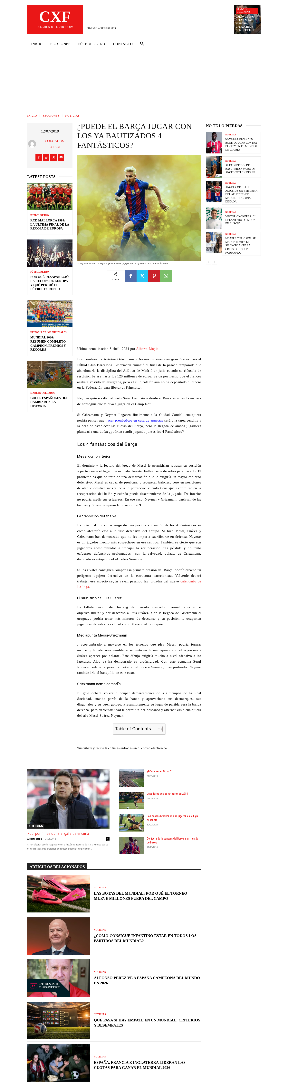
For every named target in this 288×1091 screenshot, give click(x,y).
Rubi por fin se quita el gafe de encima (58, 833)
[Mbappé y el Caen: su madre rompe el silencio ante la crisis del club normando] (214, 242)
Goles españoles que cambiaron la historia (49, 402)
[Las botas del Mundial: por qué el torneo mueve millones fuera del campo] (58, 893)
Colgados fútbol (54, 144)
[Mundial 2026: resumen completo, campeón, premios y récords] (49, 313)
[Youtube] (61, 157)
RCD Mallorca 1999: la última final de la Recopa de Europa (49, 224)
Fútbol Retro (39, 215)
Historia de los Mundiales (48, 332)
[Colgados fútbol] (33, 144)
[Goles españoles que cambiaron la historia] (49, 374)
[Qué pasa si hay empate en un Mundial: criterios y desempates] (58, 1020)
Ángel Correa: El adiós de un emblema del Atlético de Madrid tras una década (241, 194)
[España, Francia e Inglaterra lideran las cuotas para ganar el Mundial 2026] (58, 1063)
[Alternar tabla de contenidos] (157, 729)
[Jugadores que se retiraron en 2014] (131, 800)
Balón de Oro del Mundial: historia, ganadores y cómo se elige (245, 23)
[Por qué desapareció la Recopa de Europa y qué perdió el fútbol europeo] (49, 253)
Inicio (32, 115)
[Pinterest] (154, 276)
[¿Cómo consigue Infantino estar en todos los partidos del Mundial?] (58, 936)
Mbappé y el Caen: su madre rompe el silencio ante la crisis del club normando (240, 245)
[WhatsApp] (166, 276)
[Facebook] (38, 157)
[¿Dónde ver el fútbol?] (131, 778)
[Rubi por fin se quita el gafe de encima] (68, 799)
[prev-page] (208, 262)
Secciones (51, 115)
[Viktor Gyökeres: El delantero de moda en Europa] (214, 218)
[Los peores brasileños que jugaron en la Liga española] (131, 822)
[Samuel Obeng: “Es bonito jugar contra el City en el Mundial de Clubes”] (214, 142)
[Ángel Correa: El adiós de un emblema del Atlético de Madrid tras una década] (214, 191)
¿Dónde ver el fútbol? (159, 771)
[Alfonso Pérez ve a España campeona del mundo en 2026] (58, 978)
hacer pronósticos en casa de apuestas (134, 420)
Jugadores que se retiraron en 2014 (167, 793)
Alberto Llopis (147, 349)
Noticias (72, 115)
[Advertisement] (144, 78)
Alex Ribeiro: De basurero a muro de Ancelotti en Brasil (240, 169)
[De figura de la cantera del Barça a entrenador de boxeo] (131, 845)
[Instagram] (46, 157)
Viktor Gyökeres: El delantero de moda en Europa (240, 220)
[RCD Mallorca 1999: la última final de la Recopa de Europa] (49, 196)
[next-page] (214, 262)
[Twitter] (53, 157)
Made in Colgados (243, 10)
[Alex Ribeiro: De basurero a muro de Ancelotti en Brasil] (214, 167)
